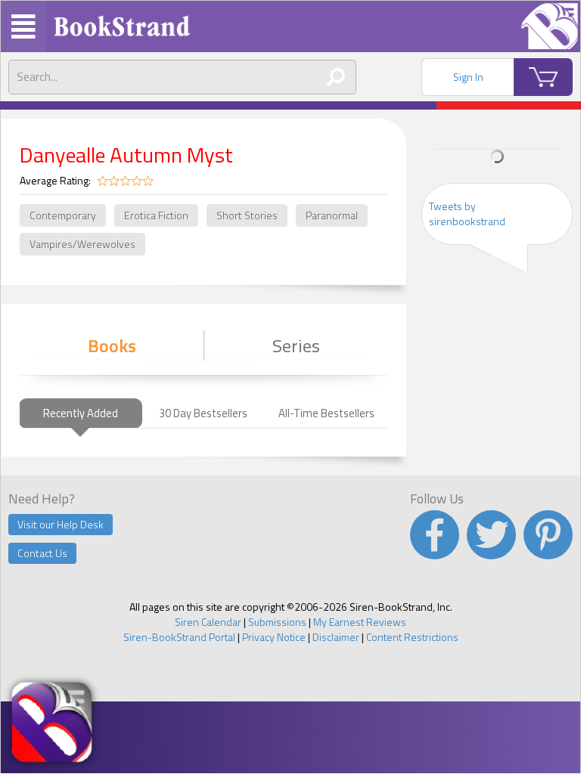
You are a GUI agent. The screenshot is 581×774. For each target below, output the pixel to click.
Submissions (277, 622)
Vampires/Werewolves (82, 244)
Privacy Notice (274, 637)
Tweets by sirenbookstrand (467, 213)
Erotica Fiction (156, 215)
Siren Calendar (208, 622)
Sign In (468, 77)
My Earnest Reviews (359, 622)
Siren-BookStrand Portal (179, 637)
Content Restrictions (412, 637)
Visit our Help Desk (60, 524)
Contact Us (42, 553)
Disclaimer (335, 637)
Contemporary (63, 215)
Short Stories (247, 215)
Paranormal (332, 215)
